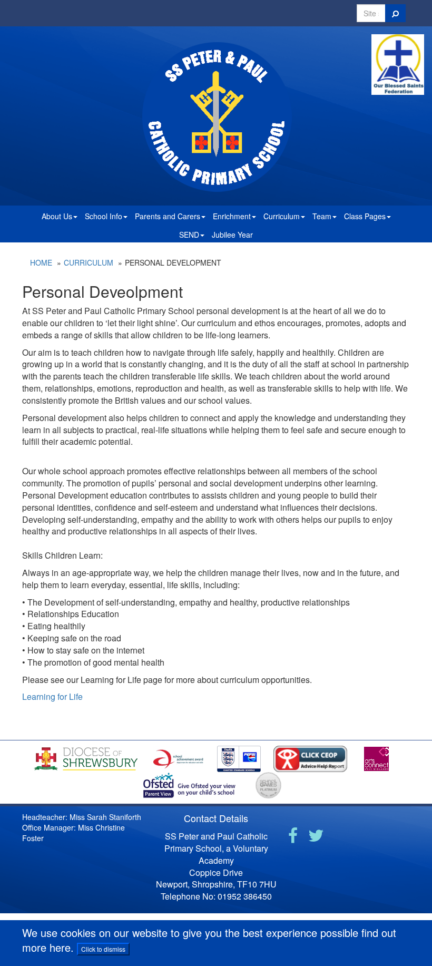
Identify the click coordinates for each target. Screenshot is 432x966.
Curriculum (281, 216)
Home (41, 262)
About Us (57, 216)
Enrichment (232, 216)
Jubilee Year (232, 234)
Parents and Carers (167, 216)
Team (321, 216)
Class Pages (365, 216)
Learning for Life (52, 696)
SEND (189, 234)
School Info (103, 216)
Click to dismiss (103, 948)
